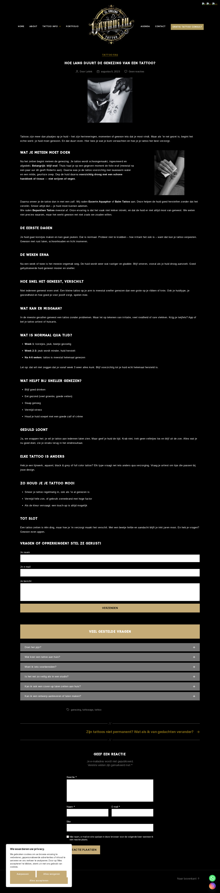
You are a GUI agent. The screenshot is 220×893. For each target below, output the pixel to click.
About (33, 26)
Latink (89, 71)
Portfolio (72, 26)
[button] (110, 647)
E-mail (115, 807)
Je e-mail (25, 567)
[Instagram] (212, 886)
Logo (87, 4)
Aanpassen (23, 874)
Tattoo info (50, 26)
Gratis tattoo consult (187, 27)
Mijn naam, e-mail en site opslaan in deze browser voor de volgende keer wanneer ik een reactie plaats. (111, 838)
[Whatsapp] (212, 878)
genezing (76, 709)
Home (21, 26)
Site (69, 821)
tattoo (98, 709)
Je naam (25, 552)
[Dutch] (204, 3)
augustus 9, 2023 (110, 71)
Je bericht (25, 581)
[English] (209, 3)
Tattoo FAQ (110, 55)
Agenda (145, 26)
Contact (160, 26)
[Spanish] (215, 3)
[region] (39, 865)
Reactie (72, 777)
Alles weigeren (51, 874)
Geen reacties (136, 71)
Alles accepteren (39, 880)
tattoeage (87, 709)
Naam (71, 807)
